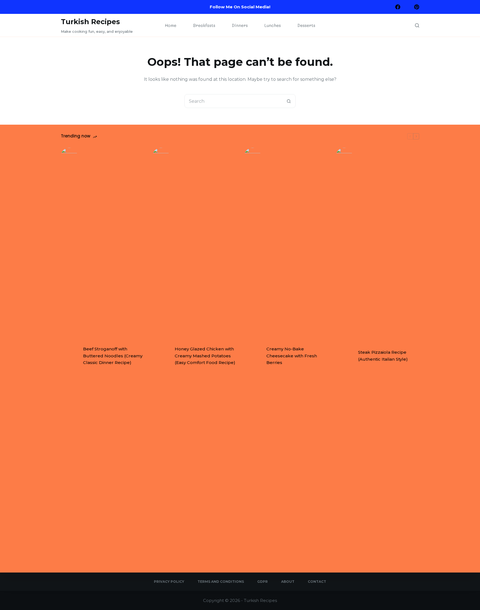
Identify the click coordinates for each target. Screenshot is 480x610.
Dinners (240, 25)
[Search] (417, 25)
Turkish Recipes (90, 21)
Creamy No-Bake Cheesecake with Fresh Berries (291, 355)
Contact (317, 581)
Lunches (272, 25)
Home (170, 25)
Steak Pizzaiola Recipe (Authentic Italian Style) (383, 356)
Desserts (306, 25)
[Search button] (288, 101)
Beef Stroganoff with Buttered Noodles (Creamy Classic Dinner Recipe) (112, 355)
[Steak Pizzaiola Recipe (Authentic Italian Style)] (344, 356)
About (287, 581)
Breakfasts (204, 25)
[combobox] (233, 101)
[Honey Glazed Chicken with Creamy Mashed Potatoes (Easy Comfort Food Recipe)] (160, 356)
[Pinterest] (416, 6)
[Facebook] (397, 6)
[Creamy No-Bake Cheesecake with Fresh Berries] (252, 356)
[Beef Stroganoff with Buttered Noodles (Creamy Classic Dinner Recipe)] (69, 356)
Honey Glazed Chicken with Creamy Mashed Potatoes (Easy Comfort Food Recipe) (205, 355)
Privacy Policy (169, 581)
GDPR (262, 581)
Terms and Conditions (221, 581)
